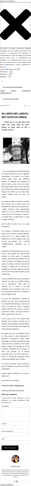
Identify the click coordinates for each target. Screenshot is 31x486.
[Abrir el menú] (25, 106)
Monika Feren (19, 385)
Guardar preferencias (6, 93)
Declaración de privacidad (11, 99)
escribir (10, 390)
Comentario (5, 406)
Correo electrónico (7, 431)
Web (3, 439)
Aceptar (2, 90)
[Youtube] (16, 481)
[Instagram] (14, 481)
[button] (15, 25)
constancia (5, 390)
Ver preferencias (26, 90)
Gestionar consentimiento (7, 485)
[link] (29, 105)
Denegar (13, 90)
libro (14, 390)
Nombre (4, 423)
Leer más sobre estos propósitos (12, 87)
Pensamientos (20, 390)
